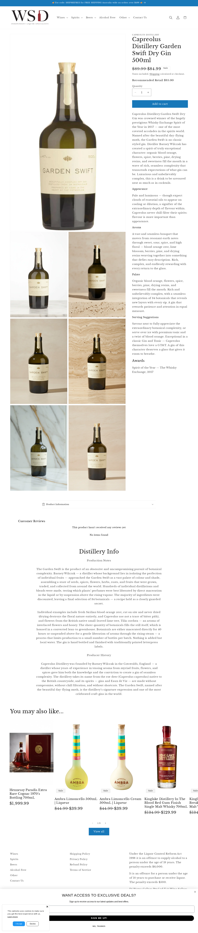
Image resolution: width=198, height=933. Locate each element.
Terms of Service (80, 870)
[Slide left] (92, 823)
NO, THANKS (99, 926)
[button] (62, 17)
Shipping (154, 74)
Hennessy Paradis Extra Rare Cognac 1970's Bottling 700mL (28, 793)
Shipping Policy (80, 853)
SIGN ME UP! (99, 918)
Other (14, 875)
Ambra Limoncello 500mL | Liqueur (76, 801)
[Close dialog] (195, 891)
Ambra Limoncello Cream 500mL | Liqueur (120, 801)
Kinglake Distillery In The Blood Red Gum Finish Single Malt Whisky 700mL (166, 802)
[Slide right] (105, 823)
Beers (13, 864)
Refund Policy (79, 864)
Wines (14, 853)
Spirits (14, 859)
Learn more (13, 917)
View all (99, 831)
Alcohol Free (18, 870)
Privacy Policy (79, 859)
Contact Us (17, 880)
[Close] (47, 906)
